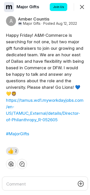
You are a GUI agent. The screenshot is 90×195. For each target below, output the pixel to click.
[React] (11, 164)
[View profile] (9, 7)
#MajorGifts (17, 133)
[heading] (28, 7)
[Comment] (22, 164)
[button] (12, 151)
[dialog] (45, 97)
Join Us (58, 7)
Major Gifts (31, 24)
